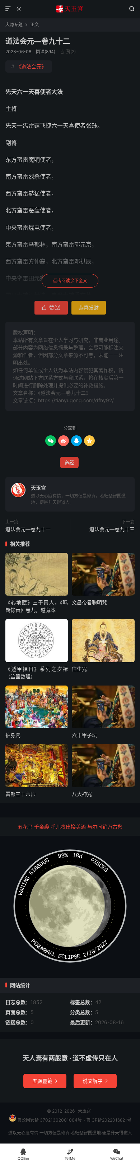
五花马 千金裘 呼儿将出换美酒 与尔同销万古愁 (70, 827)
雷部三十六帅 (20, 794)
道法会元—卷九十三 (112, 529)
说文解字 (95, 1081)
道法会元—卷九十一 (28, 529)
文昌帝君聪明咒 (89, 602)
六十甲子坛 (84, 735)
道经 (69, 462)
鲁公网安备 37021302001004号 (49, 1120)
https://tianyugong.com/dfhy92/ (76, 400)
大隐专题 (14, 24)
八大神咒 (82, 794)
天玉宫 (70, 9)
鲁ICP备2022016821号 (108, 1120)
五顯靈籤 (44, 1081)
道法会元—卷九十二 (37, 41)
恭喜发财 (89, 307)
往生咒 (79, 669)
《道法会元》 (28, 66)
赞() (68, 51)
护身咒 (12, 735)
